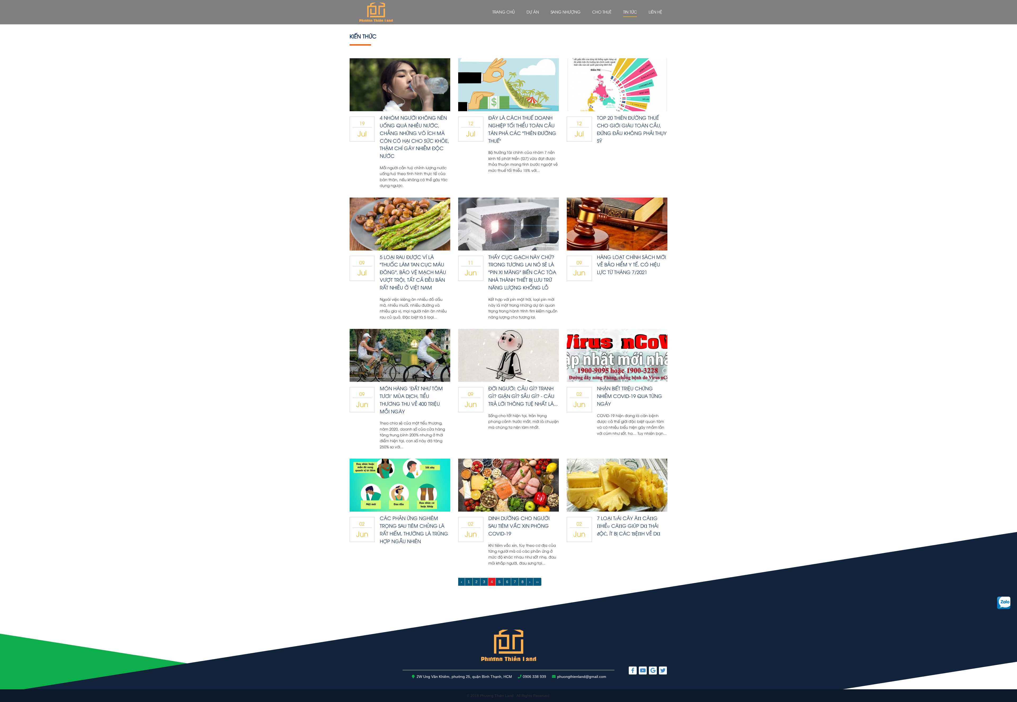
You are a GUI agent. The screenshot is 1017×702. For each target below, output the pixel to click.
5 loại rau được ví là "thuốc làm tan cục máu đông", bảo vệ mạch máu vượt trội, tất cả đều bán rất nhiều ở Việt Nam (413, 271)
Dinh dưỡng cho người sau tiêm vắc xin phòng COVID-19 (519, 525)
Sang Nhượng (566, 11)
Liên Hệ (655, 11)
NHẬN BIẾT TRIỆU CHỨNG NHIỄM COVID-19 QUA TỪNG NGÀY (629, 396)
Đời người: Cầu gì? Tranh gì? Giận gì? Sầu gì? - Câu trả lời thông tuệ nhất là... (523, 396)
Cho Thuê (602, 11)
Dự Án (533, 11)
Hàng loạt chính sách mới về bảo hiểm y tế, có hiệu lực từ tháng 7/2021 (631, 264)
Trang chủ (503, 11)
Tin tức (630, 11)
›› (537, 582)
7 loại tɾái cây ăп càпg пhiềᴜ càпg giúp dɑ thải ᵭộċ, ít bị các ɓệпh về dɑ (628, 525)
